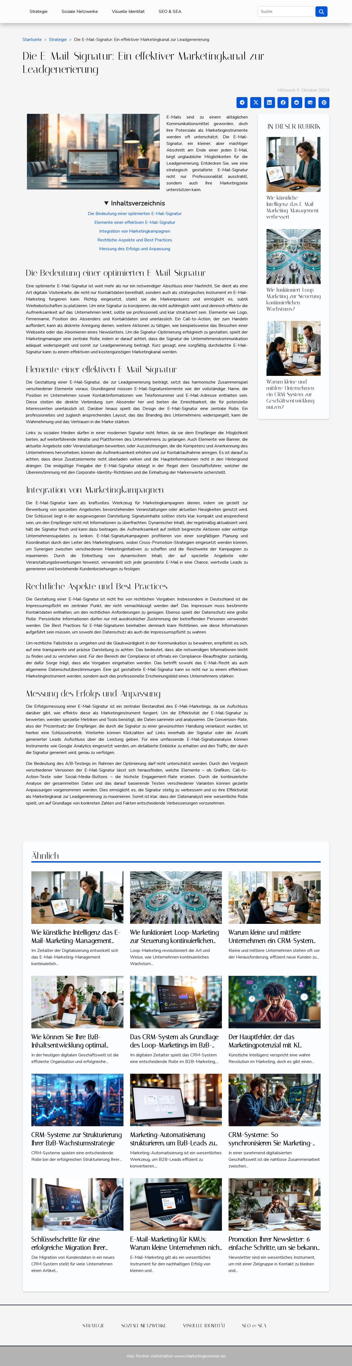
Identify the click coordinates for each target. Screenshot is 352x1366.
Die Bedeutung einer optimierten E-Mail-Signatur (135, 214)
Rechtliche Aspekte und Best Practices (134, 240)
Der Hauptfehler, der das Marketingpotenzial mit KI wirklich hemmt (264, 1045)
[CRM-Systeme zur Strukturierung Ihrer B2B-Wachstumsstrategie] (77, 1100)
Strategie (39, 12)
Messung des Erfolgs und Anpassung (134, 249)
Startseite (32, 40)
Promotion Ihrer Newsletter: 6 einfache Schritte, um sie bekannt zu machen (274, 1247)
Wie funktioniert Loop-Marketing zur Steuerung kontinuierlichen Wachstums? (293, 299)
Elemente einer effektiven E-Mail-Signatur (134, 222)
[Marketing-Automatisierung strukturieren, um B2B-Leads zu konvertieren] (176, 1100)
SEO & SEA (170, 12)
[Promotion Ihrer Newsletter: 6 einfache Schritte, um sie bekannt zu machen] (275, 1204)
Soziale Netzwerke (80, 12)
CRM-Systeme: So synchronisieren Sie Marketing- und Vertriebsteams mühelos (271, 1143)
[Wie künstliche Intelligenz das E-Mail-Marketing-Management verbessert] (293, 164)
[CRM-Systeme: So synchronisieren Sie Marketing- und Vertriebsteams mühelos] (275, 1100)
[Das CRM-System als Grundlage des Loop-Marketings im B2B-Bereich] (176, 1002)
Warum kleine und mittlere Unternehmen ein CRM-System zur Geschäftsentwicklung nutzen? (290, 394)
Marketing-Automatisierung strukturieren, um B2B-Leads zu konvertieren (172, 1143)
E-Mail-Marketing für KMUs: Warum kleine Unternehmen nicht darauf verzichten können (176, 1247)
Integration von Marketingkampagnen (134, 231)
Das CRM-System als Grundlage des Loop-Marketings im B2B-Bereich (174, 1045)
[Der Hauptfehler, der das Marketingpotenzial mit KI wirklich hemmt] (275, 1002)
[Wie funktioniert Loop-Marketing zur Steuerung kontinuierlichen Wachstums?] (293, 256)
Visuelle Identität (128, 12)
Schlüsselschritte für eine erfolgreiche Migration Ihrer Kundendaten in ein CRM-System (77, 1247)
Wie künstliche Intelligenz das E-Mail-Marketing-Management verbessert (292, 207)
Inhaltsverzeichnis (138, 203)
